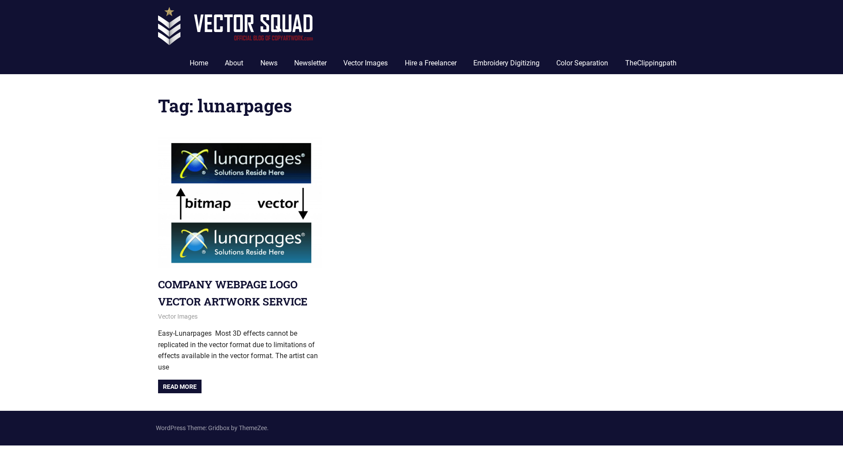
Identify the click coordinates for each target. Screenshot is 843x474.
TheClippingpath (651, 63)
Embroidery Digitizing (506, 63)
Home (199, 63)
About (234, 63)
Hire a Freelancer (431, 63)
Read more (180, 386)
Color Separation (582, 63)
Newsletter (310, 63)
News (268, 63)
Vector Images (365, 63)
